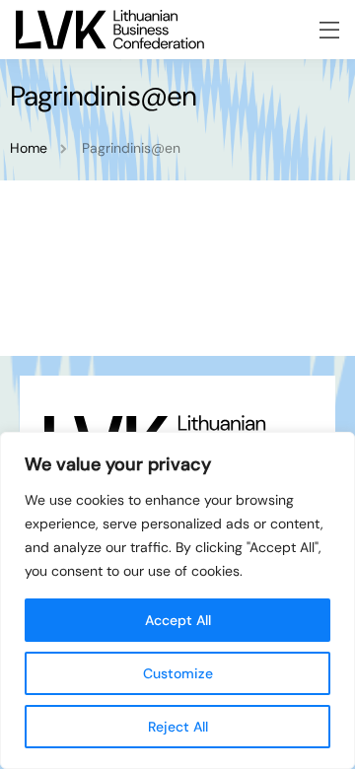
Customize (178, 673)
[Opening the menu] (329, 30)
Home (28, 148)
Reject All (178, 726)
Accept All (178, 620)
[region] (177, 600)
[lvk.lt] (110, 29)
